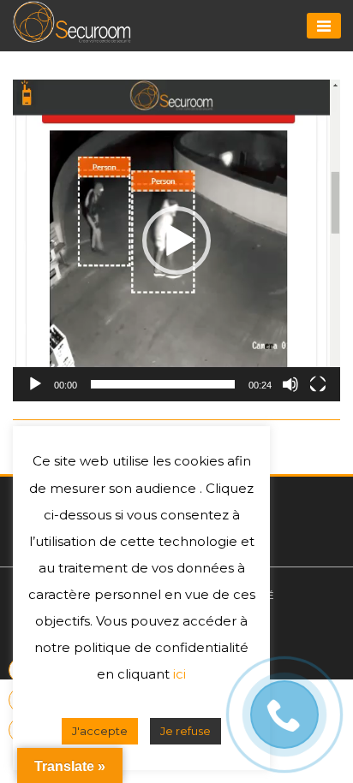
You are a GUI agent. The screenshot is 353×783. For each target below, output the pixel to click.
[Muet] (290, 384)
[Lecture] (35, 384)
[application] (176, 240)
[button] (176, 240)
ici (179, 716)
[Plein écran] (317, 384)
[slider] (163, 384)
